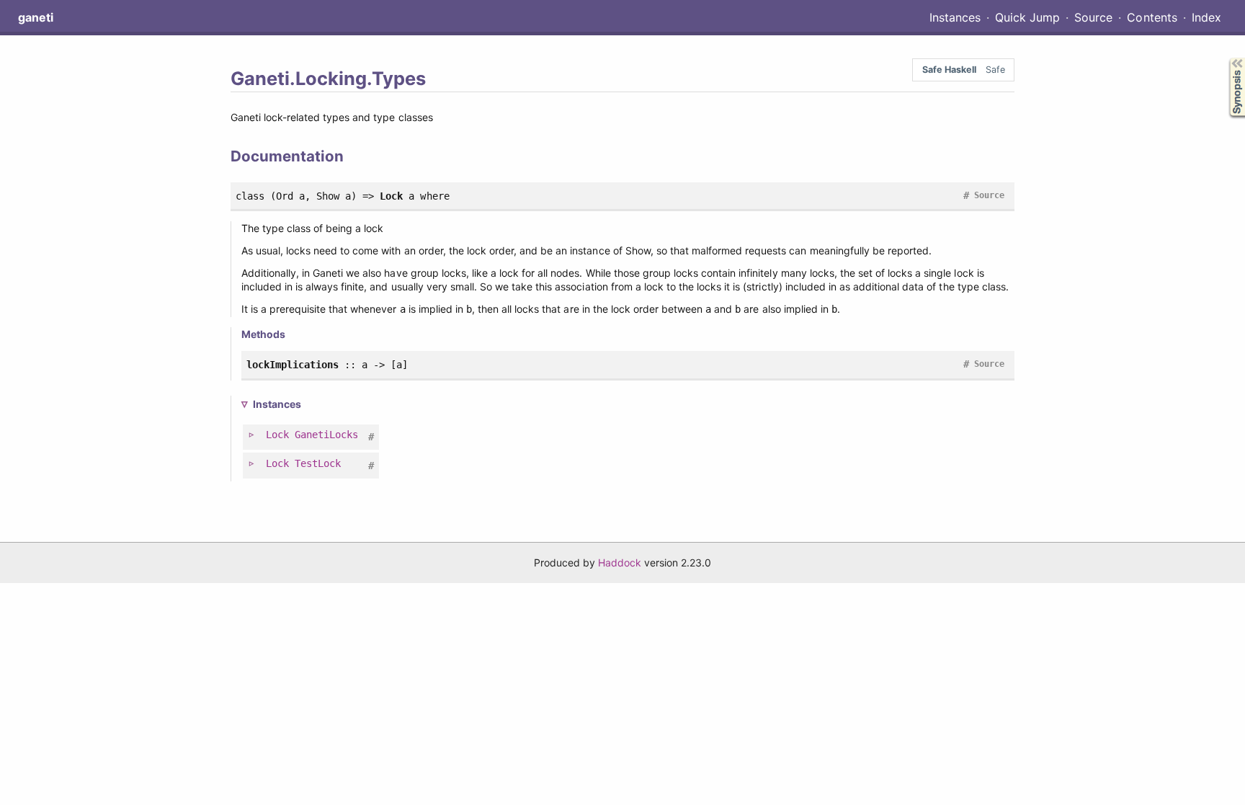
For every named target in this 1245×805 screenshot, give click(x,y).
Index (1206, 17)
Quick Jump (1027, 17)
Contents (1152, 17)
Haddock (619, 562)
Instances (955, 17)
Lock (277, 434)
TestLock (318, 463)
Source (1093, 17)
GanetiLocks (326, 434)
